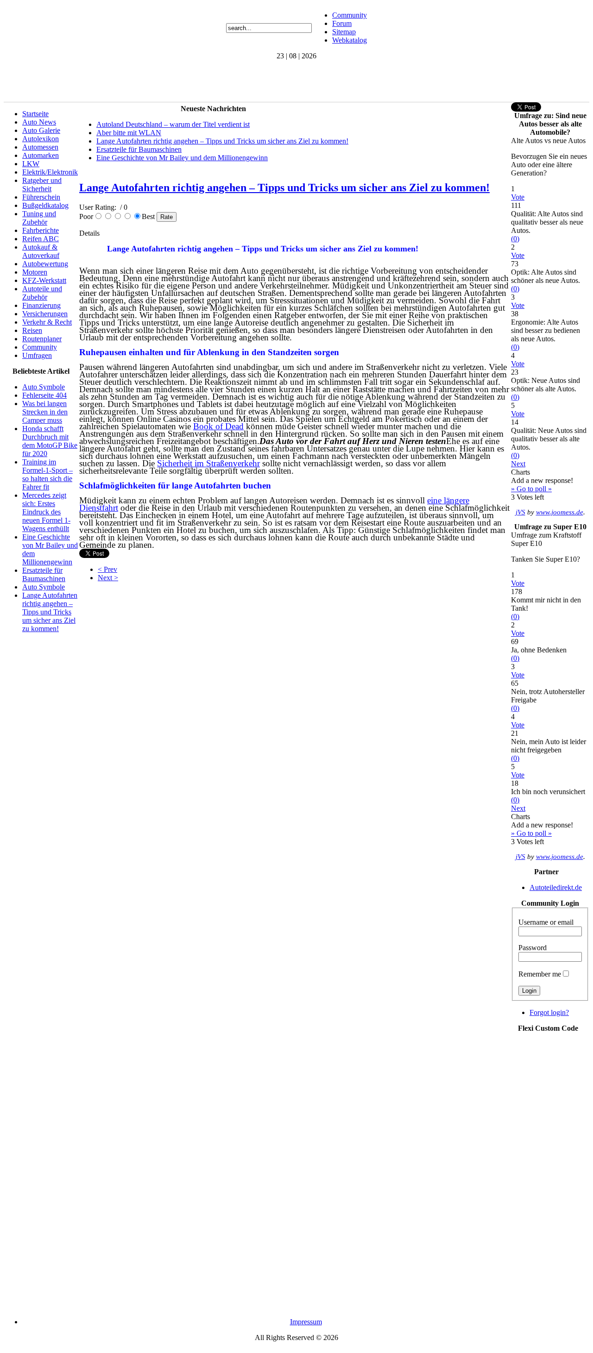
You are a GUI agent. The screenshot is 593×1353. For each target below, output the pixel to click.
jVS (520, 512)
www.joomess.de (559, 512)
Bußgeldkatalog (45, 205)
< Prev (107, 569)
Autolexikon (40, 139)
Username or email (546, 922)
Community (349, 15)
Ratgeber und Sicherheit (42, 184)
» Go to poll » (531, 489)
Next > (108, 578)
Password (532, 948)
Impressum (306, 1322)
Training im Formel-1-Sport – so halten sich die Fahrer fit (47, 474)
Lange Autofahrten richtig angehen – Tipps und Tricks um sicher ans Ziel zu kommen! (49, 612)
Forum (342, 23)
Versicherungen (45, 314)
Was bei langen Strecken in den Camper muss (45, 412)
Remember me (539, 974)
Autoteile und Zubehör (42, 293)
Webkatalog (349, 40)
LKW (30, 164)
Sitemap (344, 32)
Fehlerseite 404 (44, 395)
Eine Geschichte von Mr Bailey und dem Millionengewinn (182, 158)
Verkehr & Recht (47, 322)
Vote (517, 197)
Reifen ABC (40, 239)
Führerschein (41, 197)
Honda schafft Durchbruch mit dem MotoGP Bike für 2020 (49, 441)
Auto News (39, 122)
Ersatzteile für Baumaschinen (43, 574)
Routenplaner (42, 339)
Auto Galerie (41, 130)
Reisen (32, 330)
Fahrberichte (40, 230)
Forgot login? (549, 1012)
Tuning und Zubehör (39, 218)
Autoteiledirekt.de (556, 887)
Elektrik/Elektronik (50, 172)
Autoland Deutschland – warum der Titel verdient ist (173, 124)
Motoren (34, 272)
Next (518, 464)
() (515, 239)
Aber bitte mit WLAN (128, 133)
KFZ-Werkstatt (44, 280)
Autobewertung (45, 264)
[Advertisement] (172, 81)
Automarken (40, 155)
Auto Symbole (43, 387)
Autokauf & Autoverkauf (40, 251)
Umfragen (37, 355)
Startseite (35, 114)
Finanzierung (41, 305)
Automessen (40, 147)
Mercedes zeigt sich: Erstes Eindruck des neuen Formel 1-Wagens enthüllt (46, 511)
